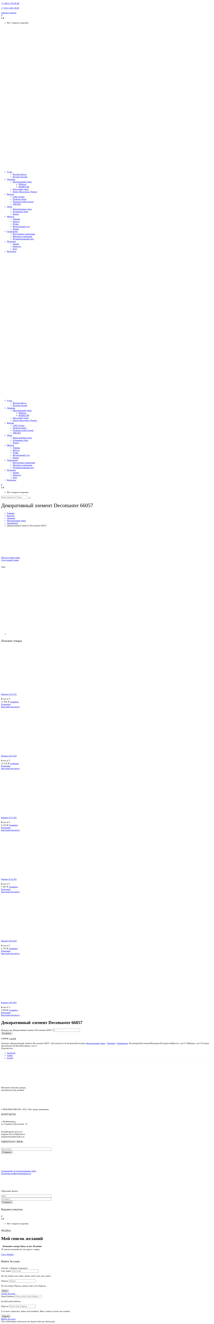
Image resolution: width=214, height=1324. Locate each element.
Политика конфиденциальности (16, 1173)
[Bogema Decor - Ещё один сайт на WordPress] (107, 167)
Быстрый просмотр (10, 707)
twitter (10, 1055)
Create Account (8, 1293)
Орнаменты (12, 523)
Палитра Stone (19, 199)
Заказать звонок (8, 13)
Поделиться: (7, 1048)
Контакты (11, 251)
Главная (10, 513)
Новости (17, 246)
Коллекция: (134, 1043)
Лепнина (11, 179)
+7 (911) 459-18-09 (10, 8)
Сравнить (14, 702)
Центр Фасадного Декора (25, 192)
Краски (10, 194)
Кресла (16, 221)
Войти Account (8, 1319)
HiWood (22, 184)
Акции (16, 244)
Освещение (12, 231)
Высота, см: (177, 1043)
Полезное (11, 241)
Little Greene (19, 197)
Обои (9, 206)
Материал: (155, 1043)
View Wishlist (7, 1254)
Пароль (4, 1281)
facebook (11, 1053)
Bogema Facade (20, 177)
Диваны (16, 219)
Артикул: (5, 1043)
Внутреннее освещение (24, 234)
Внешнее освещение (22, 236)
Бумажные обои (20, 211)
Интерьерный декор (22, 182)
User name (6, 1271)
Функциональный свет (23, 239)
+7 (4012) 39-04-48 (10, 3)
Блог (15, 249)
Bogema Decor (19, 174)
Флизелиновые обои (22, 209)
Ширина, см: (193, 1043)
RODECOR (24, 187)
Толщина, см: (28, 1046)
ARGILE (17, 204)
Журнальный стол (21, 226)
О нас (9, 172)
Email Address (7, 1296)
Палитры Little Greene (23, 201)
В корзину (6, 704)
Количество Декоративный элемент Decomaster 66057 (26, 1030)
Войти (5, 1291)
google (10, 1058)
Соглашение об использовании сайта (18, 1171)
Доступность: (57, 1043)
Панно (16, 214)
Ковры (16, 229)
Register (5, 1316)
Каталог (11, 515)
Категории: (80, 1043)
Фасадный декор (21, 189)
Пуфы (15, 224)
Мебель (10, 216)
